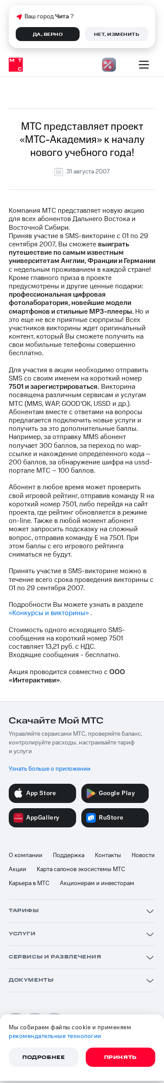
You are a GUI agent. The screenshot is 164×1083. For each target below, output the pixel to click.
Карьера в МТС (29, 883)
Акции (17, 869)
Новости (143, 855)
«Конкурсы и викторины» (49, 613)
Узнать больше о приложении (50, 769)
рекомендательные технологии (55, 1036)
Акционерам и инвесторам (97, 883)
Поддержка (68, 855)
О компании (25, 855)
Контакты (108, 855)
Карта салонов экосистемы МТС (81, 869)
